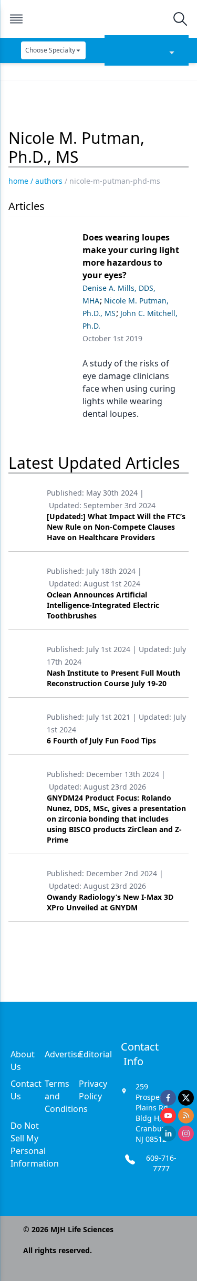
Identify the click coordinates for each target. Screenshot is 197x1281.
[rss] (186, 1116)
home (18, 181)
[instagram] (186, 1133)
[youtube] (168, 1116)
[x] (186, 1098)
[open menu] (16, 19)
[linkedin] (168, 1133)
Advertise (63, 1054)
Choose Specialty (50, 50)
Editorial (95, 1054)
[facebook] (168, 1098)
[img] (98, 18)
